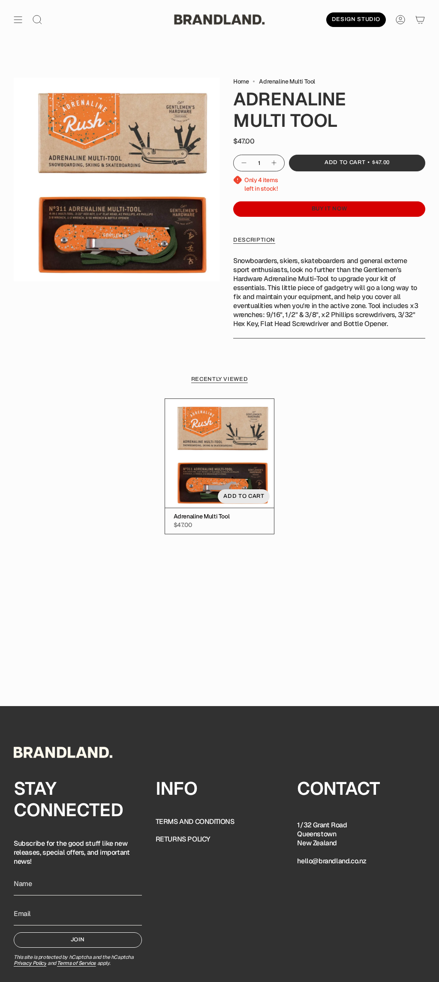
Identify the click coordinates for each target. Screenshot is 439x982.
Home (241, 81)
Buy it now (329, 209)
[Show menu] (18, 20)
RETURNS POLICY (183, 839)
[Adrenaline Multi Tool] (219, 453)
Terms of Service (76, 963)
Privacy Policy (30, 963)
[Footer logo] (63, 752)
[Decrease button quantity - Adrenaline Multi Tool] (243, 163)
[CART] (420, 20)
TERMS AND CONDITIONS (195, 821)
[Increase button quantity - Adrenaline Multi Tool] (274, 163)
